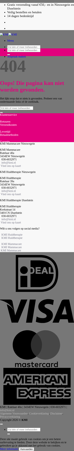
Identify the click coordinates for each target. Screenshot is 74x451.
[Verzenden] (8, 54)
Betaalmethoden (9, 134)
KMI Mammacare (11, 243)
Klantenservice (8, 114)
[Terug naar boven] (1, 424)
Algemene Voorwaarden (14, 413)
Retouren (5, 121)
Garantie (5, 141)
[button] (10, 40)
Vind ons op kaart (11, 165)
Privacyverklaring (10, 416)
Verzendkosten (8, 124)
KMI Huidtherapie (11, 234)
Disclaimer (56, 413)
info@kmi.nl (8, 162)
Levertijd (5, 131)
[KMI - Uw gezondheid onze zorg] (8, 34)
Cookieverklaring (39, 413)
